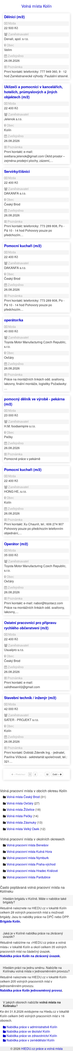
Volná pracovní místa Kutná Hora (29, 851)
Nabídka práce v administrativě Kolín (31, 1027)
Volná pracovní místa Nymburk (28, 858)
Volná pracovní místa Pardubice (28, 877)
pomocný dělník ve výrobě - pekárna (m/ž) (34, 401)
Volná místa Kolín (36, 6)
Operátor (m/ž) (16, 543)
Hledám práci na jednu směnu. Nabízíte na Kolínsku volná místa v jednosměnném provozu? (36, 969)
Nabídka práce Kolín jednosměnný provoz (31, 990)
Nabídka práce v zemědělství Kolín (30, 1040)
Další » (56, 774)
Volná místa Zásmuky (21, 822)
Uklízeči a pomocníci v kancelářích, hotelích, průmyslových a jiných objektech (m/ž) (33, 92)
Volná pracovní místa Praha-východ (31, 864)
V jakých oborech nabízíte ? (32, 1004)
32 (47, 774)
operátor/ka (13, 320)
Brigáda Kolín (10, 921)
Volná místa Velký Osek (23, 829)
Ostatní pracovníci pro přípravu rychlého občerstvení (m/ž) (30, 625)
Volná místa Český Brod (23, 797)
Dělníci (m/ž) (14, 16)
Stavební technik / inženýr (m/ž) (30, 697)
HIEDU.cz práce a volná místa (42, 1048)
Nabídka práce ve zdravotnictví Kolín (31, 1035)
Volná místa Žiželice (20, 809)
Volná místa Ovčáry (20, 803)
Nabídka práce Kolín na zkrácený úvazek (30, 956)
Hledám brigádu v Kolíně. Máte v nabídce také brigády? (34, 900)
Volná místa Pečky (19, 816)
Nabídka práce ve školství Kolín (28, 1031)
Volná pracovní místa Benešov (27, 845)
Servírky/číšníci (17, 171)
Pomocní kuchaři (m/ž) (22, 245)
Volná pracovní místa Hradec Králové (32, 870)
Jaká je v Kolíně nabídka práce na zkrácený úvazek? (33, 935)
